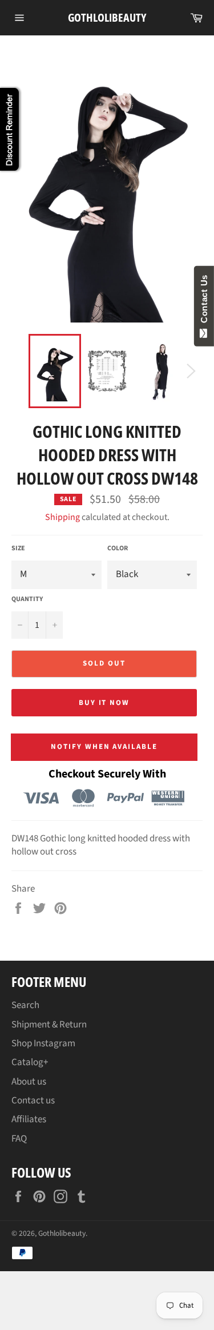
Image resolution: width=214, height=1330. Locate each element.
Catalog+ (29, 1062)
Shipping (62, 517)
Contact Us (204, 301)
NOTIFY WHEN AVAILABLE (104, 746)
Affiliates (28, 1119)
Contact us (33, 1100)
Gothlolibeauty (107, 17)
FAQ (19, 1139)
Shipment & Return (49, 1024)
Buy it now (104, 703)
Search (25, 1005)
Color (117, 548)
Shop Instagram (43, 1043)
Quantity (27, 599)
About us (28, 1082)
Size (18, 548)
